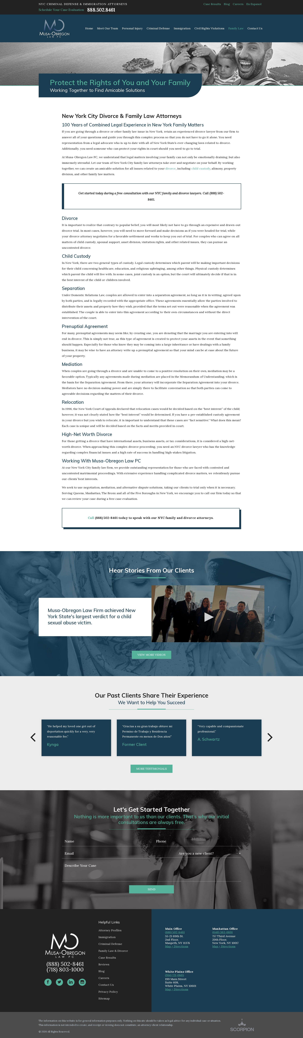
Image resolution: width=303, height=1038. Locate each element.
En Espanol (253, 4)
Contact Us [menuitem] (254, 28)
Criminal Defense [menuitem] (158, 28)
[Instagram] (82, 982)
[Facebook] (48, 982)
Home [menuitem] (89, 28)
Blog (227, 4)
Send (151, 889)
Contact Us (106, 985)
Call (91, 518)
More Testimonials (151, 768)
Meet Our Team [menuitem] (107, 28)
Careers (238, 4)
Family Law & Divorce (113, 951)
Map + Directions (176, 946)
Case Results (212, 4)
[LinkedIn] (70, 982)
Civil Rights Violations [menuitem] (209, 28)
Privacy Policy (108, 991)
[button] (208, 617)
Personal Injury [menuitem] (132, 28)
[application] (208, 617)
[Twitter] (59, 982)
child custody (200, 168)
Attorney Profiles (110, 930)
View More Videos (151, 655)
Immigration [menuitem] (182, 28)
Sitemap (104, 998)
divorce (170, 168)
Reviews (103, 964)
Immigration (107, 937)
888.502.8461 (101, 9)
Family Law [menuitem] (235, 28)
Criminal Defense (110, 944)
